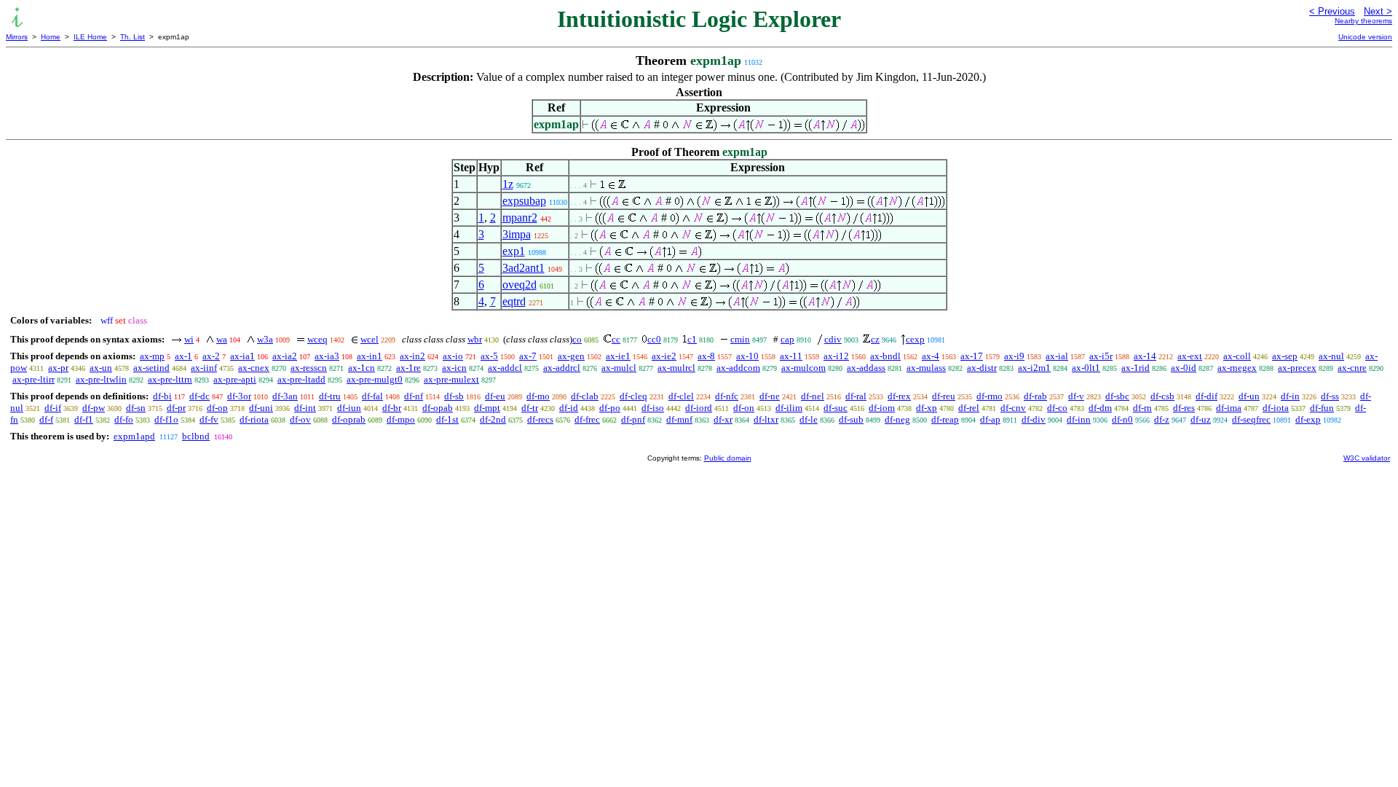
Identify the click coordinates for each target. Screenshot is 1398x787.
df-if (52, 407)
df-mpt (487, 407)
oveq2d (519, 284)
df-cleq (633, 396)
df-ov (300, 419)
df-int (305, 407)
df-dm (1100, 407)
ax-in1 (369, 356)
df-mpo (401, 419)
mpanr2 (519, 217)
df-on (743, 407)
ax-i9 (1014, 356)
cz (875, 339)
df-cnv (1013, 407)
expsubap (524, 201)
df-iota (1276, 407)
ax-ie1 (618, 356)
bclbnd (196, 436)
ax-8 (706, 356)
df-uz (1200, 419)
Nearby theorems (1363, 21)
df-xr (723, 419)
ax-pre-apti (234, 379)
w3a (265, 339)
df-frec (587, 419)
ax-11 (791, 356)
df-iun (349, 407)
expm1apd (134, 436)
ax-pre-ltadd (301, 379)
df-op (217, 407)
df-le (808, 419)
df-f (46, 419)
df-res (1184, 407)
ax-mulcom (803, 367)
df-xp (926, 407)
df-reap (945, 419)
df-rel (968, 407)
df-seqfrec (1251, 419)
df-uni (261, 407)
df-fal (372, 396)
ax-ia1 (242, 356)
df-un (1249, 396)
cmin (740, 339)
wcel (369, 339)
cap (787, 339)
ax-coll (1237, 356)
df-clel (681, 396)
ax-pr (58, 367)
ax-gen (571, 356)
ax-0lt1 (1086, 367)
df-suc (836, 407)
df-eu (495, 396)
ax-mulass (926, 367)
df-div (1034, 419)
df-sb (454, 396)
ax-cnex (253, 367)
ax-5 (489, 356)
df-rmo (989, 396)
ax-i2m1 (1034, 367)
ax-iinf (204, 367)
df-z (1161, 419)
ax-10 (747, 356)
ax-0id (1183, 367)
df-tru (330, 396)
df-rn (1142, 407)
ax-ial (1057, 356)
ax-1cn (361, 367)
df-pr (176, 407)
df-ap (990, 419)
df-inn (1079, 419)
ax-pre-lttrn (170, 379)
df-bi (162, 396)
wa (221, 339)
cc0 (654, 339)
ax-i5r (1101, 356)
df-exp (1308, 419)
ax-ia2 (284, 356)
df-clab (585, 396)
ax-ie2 (664, 356)
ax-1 (183, 356)
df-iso (652, 407)
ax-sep (1285, 356)
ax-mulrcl (676, 367)
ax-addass (866, 367)
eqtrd (514, 301)
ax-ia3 (327, 356)
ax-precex (1297, 367)
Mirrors (17, 37)
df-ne (769, 396)
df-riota (254, 419)
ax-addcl (505, 367)
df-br (391, 407)
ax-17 (971, 356)
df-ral (855, 396)
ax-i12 (836, 356)
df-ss (1330, 396)
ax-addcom (738, 367)
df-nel (812, 396)
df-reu (943, 396)
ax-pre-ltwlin (101, 379)
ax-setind (151, 367)
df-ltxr (766, 419)
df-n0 (1122, 419)
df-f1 (83, 419)
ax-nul (1331, 356)
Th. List (132, 37)
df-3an (285, 396)
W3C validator (1366, 458)
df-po (609, 407)
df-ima (1228, 407)
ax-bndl (885, 356)
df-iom (882, 407)
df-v (1076, 396)
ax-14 (1145, 356)
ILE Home (90, 37)
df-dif (1206, 396)
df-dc (199, 396)
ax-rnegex (1237, 367)
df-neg (897, 419)
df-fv (209, 419)
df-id (568, 407)
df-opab (437, 407)
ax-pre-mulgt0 (375, 379)
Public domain (727, 458)
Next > (1378, 11)
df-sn (136, 407)
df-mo (538, 396)
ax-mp (152, 356)
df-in (1290, 396)
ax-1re (408, 367)
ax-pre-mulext (451, 379)
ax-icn (454, 367)
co (577, 339)
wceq (317, 339)
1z (507, 184)
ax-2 (211, 356)
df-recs (540, 419)
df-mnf (679, 419)
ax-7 (528, 356)
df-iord (698, 407)
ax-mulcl (618, 367)
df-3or (239, 396)
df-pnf (633, 419)
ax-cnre (1352, 367)
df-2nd (493, 419)
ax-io (453, 356)
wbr (474, 339)
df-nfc (726, 396)
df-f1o (166, 419)
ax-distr (982, 367)
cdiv (833, 339)
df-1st (447, 419)
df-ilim (788, 407)
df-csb (1162, 396)
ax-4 (930, 356)
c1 (692, 339)
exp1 (513, 251)
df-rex (899, 396)
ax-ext (1189, 356)
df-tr (529, 407)
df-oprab (349, 419)
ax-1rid (1135, 367)
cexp (915, 339)
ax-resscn (309, 367)
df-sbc (1117, 396)
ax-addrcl (561, 367)
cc (616, 339)
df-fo (123, 419)
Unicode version (1365, 37)
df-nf (413, 396)
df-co (1057, 407)
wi (189, 339)
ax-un (101, 367)
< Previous (1332, 11)
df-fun (1322, 407)
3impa (516, 234)
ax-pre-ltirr (33, 379)
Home (50, 37)
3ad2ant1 (523, 268)
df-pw (93, 407)
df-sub (851, 419)
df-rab (1035, 396)
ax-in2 (412, 356)
